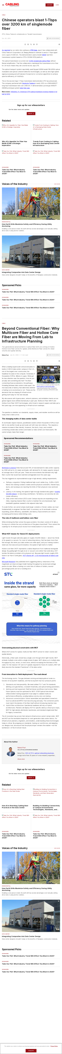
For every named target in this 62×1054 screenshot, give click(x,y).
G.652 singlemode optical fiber (39, 61)
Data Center (5, 269)
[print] (59, 44)
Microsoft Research (8, 561)
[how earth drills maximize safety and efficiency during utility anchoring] (31, 203)
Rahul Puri (5, 355)
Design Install (6, 221)
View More (57, 184)
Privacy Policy (54, 1046)
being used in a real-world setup (45, 386)
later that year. (25, 88)
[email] (37, 44)
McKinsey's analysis (9, 468)
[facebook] (25, 44)
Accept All (31, 1050)
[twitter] (31, 44)
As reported (6, 50)
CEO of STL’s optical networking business (39, 753)
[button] (3, 5)
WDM (44, 55)
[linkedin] (28, 44)
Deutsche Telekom (28, 83)
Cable (3, 15)
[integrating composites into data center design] (31, 251)
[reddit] (34, 44)
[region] (31, 1048)
